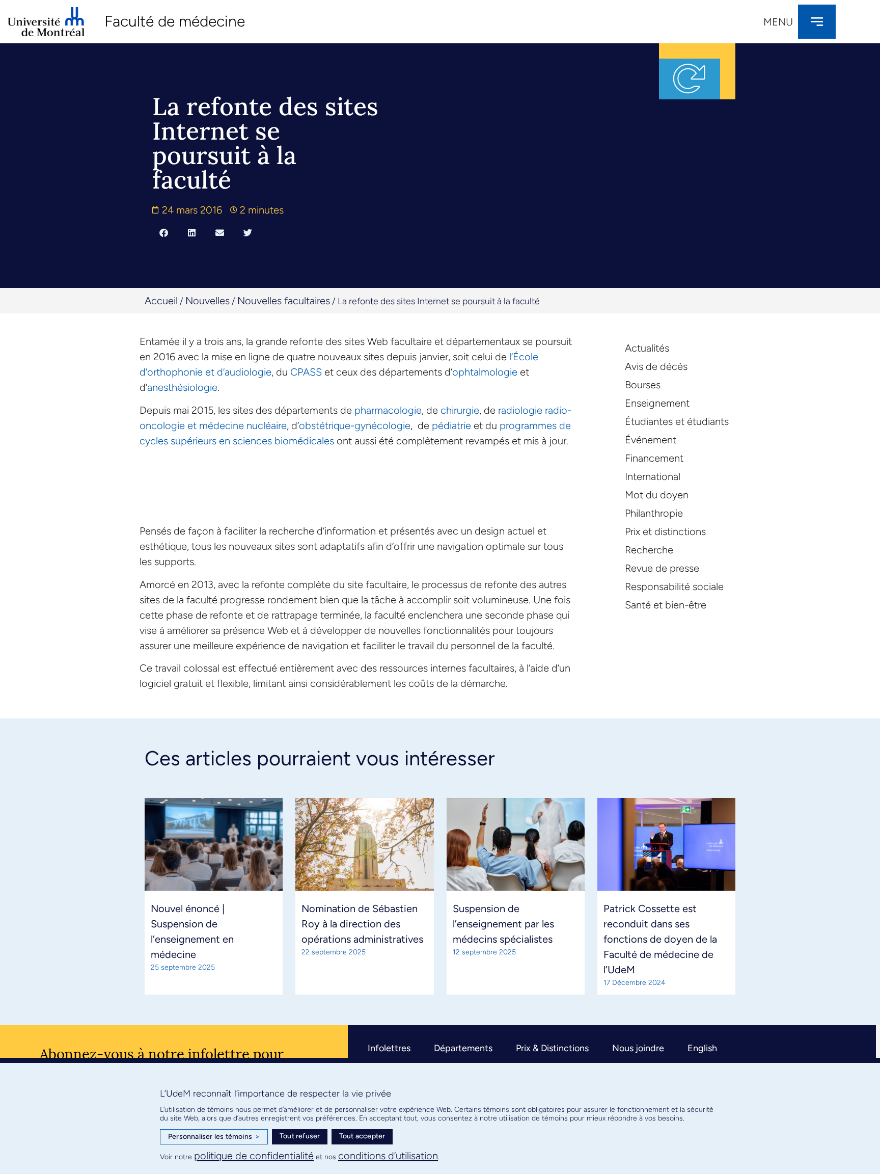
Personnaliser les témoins (214, 1136)
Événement (650, 440)
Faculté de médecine (174, 21)
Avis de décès (656, 366)
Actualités (647, 348)
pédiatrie (451, 425)
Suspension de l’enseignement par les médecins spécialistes (503, 923)
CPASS (306, 372)
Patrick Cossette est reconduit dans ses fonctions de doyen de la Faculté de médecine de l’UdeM (660, 939)
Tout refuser (300, 1136)
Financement (654, 458)
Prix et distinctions (665, 531)
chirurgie (460, 410)
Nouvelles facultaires (283, 301)
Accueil (161, 301)
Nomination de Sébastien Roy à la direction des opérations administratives (362, 923)
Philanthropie (654, 513)
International (652, 476)
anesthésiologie (182, 387)
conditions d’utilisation (388, 1156)
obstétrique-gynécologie (354, 425)
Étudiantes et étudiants (677, 421)
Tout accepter (362, 1136)
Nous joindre (638, 1048)
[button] (163, 232)
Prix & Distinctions (552, 1048)
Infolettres (389, 1048)
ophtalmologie (484, 372)
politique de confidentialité (254, 1156)
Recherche (649, 550)
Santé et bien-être (665, 605)
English (702, 1048)
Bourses (643, 385)
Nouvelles (207, 301)
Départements (463, 1048)
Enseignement (657, 403)
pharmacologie (388, 410)
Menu (778, 22)
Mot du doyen (657, 495)
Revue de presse (662, 568)
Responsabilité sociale (674, 586)
